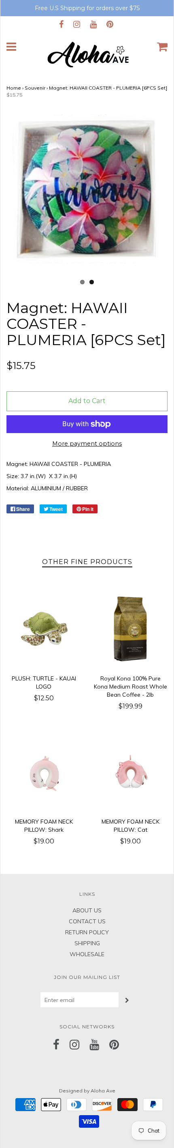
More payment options (87, 443)
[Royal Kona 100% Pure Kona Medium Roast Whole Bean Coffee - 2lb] (130, 629)
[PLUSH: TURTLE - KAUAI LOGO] (43, 629)
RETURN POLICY (87, 932)
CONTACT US (87, 921)
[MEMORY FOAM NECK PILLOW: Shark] (43, 772)
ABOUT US (87, 910)
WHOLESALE (87, 954)
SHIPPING (87, 943)
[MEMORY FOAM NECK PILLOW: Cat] (130, 772)
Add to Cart (87, 401)
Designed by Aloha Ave (87, 1091)
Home (13, 88)
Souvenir (35, 88)
